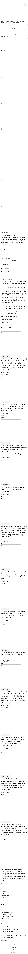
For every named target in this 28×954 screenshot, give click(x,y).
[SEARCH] (25, 4)
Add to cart (11, 254)
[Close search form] (1, 1)
